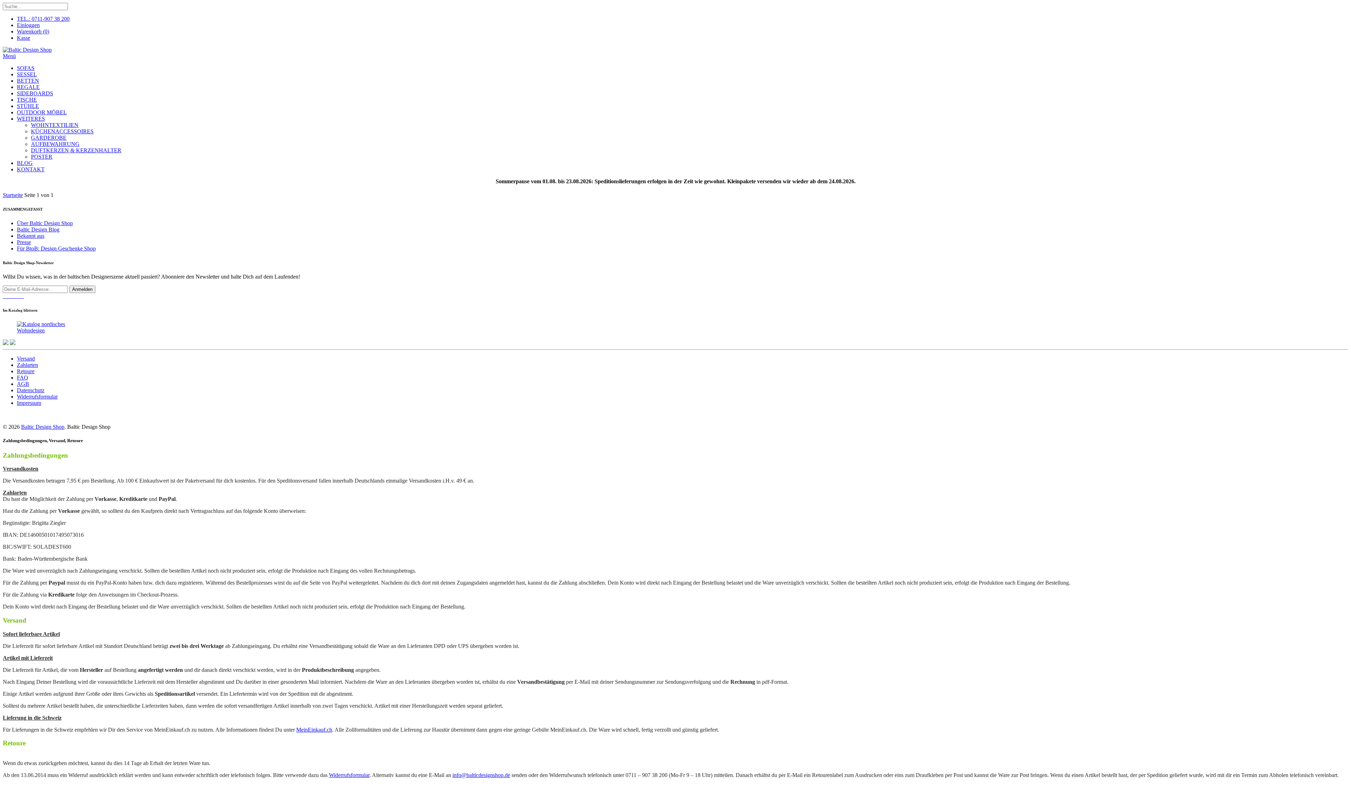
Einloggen (28, 25)
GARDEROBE (48, 138)
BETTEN (28, 81)
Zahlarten (27, 365)
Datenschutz (30, 390)
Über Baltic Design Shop (45, 223)
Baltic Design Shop (42, 427)
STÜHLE (28, 106)
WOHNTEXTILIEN (54, 125)
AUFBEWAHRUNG (55, 144)
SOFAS (25, 68)
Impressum (29, 403)
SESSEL (27, 74)
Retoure (25, 371)
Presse (24, 242)
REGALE (28, 87)
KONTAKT (31, 169)
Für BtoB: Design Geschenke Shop (56, 248)
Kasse (23, 38)
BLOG (25, 163)
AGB (23, 384)
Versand (26, 359)
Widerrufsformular (37, 397)
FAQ (22, 378)
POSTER (41, 157)
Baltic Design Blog (38, 230)
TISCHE (27, 100)
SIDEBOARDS (35, 93)
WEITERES (31, 119)
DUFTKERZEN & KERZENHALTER (76, 150)
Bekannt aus (30, 236)
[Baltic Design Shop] (27, 50)
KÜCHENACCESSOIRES (62, 131)
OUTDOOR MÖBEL (42, 112)
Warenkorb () (33, 31)
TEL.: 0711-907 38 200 (43, 19)
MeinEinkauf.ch (314, 730)
